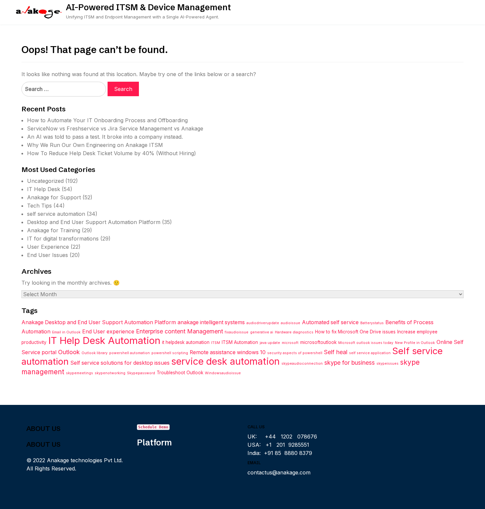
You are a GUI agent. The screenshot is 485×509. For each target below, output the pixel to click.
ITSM (215, 343)
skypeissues (387, 363)
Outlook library (94, 353)
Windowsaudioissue (223, 373)
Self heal (335, 352)
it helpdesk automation (186, 342)
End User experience (108, 331)
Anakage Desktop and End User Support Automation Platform (98, 322)
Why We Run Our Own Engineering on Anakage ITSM (95, 145)
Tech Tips (39, 205)
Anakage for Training (53, 230)
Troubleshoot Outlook (180, 372)
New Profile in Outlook (415, 343)
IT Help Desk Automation (104, 340)
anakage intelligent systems (211, 322)
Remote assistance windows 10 (228, 352)
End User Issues (47, 255)
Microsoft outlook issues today (365, 343)
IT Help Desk (43, 189)
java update (270, 343)
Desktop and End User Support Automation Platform (93, 222)
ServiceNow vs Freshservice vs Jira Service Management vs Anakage (115, 128)
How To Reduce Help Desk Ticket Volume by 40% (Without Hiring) (111, 153)
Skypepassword (141, 373)
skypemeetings (79, 373)
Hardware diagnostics (294, 332)
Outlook (69, 352)
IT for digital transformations (63, 238)
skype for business (349, 362)
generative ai (261, 332)
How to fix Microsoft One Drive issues (355, 331)
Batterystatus (372, 323)
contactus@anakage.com (278, 472)
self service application (370, 353)
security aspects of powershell (294, 353)
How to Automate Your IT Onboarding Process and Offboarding (107, 120)
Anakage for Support (54, 197)
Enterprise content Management (179, 331)
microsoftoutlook (318, 342)
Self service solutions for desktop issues (120, 363)
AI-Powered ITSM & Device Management (148, 7)
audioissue (290, 323)
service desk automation (225, 361)
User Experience (48, 246)
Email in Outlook (66, 332)
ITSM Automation (240, 342)
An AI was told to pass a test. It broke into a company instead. (105, 136)
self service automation (56, 214)
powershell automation (129, 353)
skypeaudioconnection (302, 363)
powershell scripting (169, 353)
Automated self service (330, 322)
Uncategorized (45, 181)
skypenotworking (110, 373)
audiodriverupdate (262, 323)
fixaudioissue (236, 332)
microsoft (290, 343)
